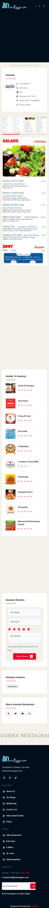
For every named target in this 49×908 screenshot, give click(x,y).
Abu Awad (23, 401)
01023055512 (24, 84)
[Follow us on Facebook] (4, 777)
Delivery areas (25, 105)
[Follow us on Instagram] (10, 777)
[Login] (40, 6)
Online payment (13, 859)
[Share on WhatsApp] (30, 713)
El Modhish (23, 446)
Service (5, 829)
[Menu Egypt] (14, 5)
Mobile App (11, 803)
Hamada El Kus (25, 492)
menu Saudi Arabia (14, 815)
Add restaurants (13, 835)
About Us (10, 791)
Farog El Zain (24, 416)
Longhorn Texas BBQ (28, 462)
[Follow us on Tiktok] (15, 777)
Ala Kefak (22, 431)
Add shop (10, 841)
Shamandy (23, 477)
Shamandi (23, 507)
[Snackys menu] (7, 125)
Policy (9, 822)
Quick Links (7, 785)
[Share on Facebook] (8, 713)
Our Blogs (10, 797)
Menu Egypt (24, 893)
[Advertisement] (24, 37)
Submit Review (22, 656)
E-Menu (9, 847)
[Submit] (33, 886)
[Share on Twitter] (15, 713)
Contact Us (11, 809)
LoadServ (35, 906)
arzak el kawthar (26, 386)
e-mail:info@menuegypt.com (15, 877)
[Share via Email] (23, 713)
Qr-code (10, 853)
